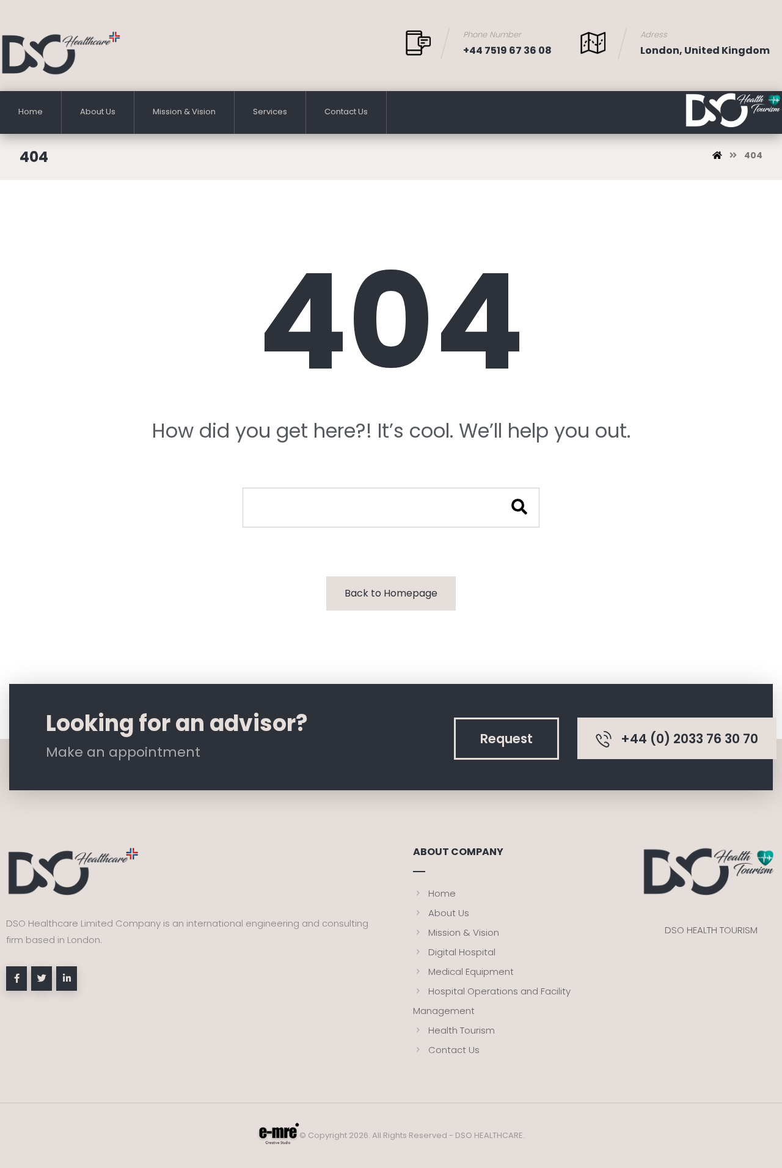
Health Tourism (461, 1030)
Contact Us (454, 1049)
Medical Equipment (471, 971)
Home (442, 893)
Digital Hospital (461, 952)
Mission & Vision (463, 932)
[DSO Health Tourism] (61, 52)
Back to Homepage (391, 593)
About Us (448, 912)
